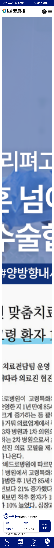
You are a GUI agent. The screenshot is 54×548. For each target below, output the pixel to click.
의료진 (7, 546)
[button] (18, 507)
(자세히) (23, 534)
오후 (32, 529)
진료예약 (22, 517)
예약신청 (44, 526)
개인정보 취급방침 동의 (13, 534)
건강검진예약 (33, 517)
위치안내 (33, 546)
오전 (26, 529)
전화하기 (47, 546)
